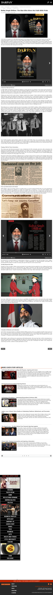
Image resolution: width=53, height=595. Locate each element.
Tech (10, 529)
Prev (3, 348)
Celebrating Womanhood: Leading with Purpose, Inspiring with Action (20, 370)
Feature (10, 542)
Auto (10, 534)
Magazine (9, 8)
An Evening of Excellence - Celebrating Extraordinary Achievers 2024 (19, 397)
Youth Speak (10, 492)
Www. (4, 8)
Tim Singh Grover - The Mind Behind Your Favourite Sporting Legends (20, 426)
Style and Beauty (10, 539)
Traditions (14, 586)
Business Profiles (10, 516)
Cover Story (16, 8)
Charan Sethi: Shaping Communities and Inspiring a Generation (18, 441)
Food (10, 556)
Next (50, 348)
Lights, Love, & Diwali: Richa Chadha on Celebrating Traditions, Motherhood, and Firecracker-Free (26, 412)
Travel (10, 527)
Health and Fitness (10, 537)
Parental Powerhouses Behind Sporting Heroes (14, 383)
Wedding (10, 490)
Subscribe (14, 590)
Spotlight (10, 519)
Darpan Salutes (10, 500)
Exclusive (10, 558)
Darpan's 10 (10, 521)
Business (10, 532)
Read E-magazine (6, 584)
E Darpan (14, 592)
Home (10, 495)
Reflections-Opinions (10, 497)
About (13, 584)
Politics (10, 502)
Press (13, 588)
